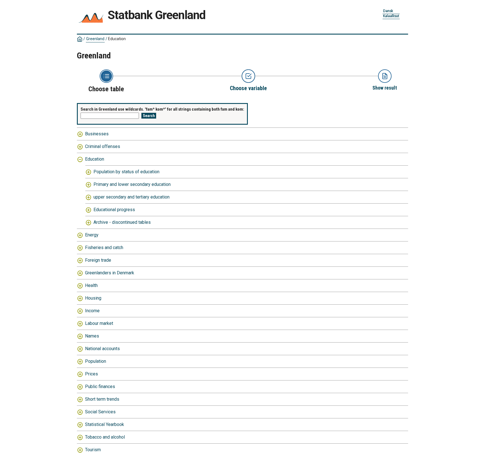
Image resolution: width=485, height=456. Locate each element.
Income (92, 310)
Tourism (93, 449)
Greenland (95, 39)
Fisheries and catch (104, 247)
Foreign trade (98, 260)
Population (95, 361)
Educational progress (114, 209)
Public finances (100, 386)
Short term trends (102, 399)
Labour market (99, 323)
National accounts (102, 348)
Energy (92, 235)
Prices (91, 374)
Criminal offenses (102, 146)
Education (94, 159)
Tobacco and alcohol (105, 437)
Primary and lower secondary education (132, 184)
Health (91, 285)
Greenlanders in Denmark (109, 272)
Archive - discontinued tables (122, 222)
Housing (93, 298)
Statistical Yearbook (104, 424)
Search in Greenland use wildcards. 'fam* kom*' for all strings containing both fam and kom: (162, 109)
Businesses (97, 133)
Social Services (100, 411)
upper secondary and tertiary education (131, 197)
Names (92, 336)
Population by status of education (126, 171)
